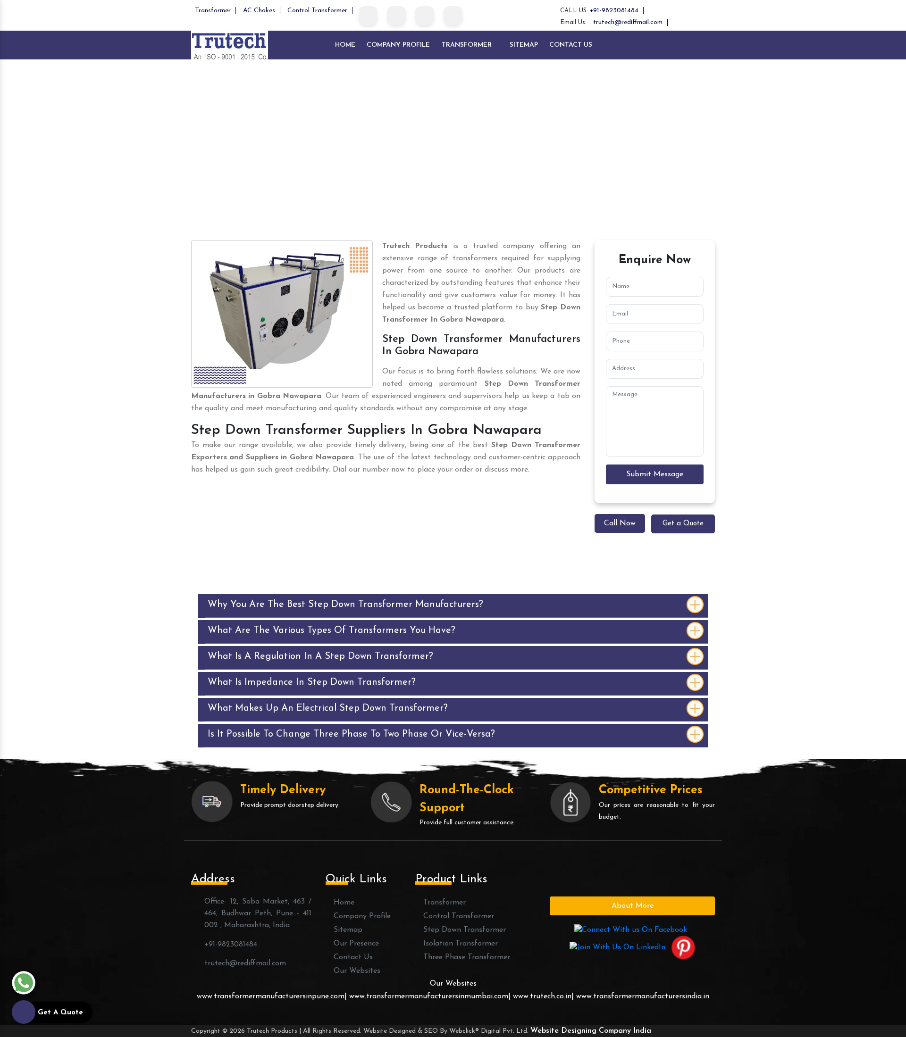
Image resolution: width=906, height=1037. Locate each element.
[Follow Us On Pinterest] (683, 947)
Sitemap (524, 45)
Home (345, 45)
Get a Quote (683, 523)
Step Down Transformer (463, 930)
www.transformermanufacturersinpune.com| (273, 996)
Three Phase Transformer (465, 957)
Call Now (620, 523)
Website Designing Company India (590, 1031)
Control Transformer (317, 10)
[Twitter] (396, 15)
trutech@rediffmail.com (628, 22)
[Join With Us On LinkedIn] (617, 947)
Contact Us (570, 45)
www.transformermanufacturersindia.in (642, 996)
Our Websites (355, 971)
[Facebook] (368, 15)
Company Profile (398, 45)
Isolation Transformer (459, 943)
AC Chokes (259, 10)
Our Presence (355, 943)
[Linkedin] (424, 15)
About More (633, 906)
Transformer (213, 10)
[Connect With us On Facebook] (630, 929)
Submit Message (654, 474)
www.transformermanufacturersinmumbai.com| (431, 996)
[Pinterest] (453, 15)
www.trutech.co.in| (543, 996)
